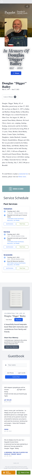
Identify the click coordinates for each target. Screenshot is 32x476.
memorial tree (23, 174)
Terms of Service (21, 468)
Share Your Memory (12, 347)
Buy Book (18, 319)
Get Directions (9, 224)
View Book (9, 319)
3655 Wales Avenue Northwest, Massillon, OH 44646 (16, 264)
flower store (22, 176)
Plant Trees (22, 224)
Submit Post (16, 377)
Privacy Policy (11, 468)
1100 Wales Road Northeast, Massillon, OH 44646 (15, 219)
